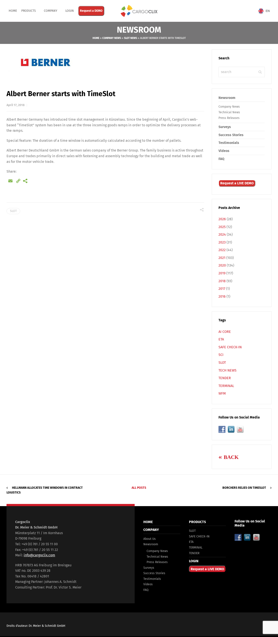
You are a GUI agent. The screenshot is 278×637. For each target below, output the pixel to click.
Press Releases (229, 118)
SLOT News (130, 38)
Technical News (229, 112)
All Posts (139, 488)
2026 (222, 219)
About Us (149, 539)
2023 (222, 242)
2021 (221, 258)
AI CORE (224, 332)
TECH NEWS (227, 370)
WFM (222, 393)
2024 (222, 234)
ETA (221, 339)
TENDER (224, 378)
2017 (221, 289)
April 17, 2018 (16, 105)
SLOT (13, 211)
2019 (221, 273)
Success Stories (230, 135)
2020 (222, 265)
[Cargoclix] (139, 11)
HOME (148, 522)
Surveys (224, 127)
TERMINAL (226, 386)
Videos (223, 151)
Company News (111, 38)
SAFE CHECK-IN (230, 347)
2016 (222, 296)
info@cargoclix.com (39, 555)
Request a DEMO (91, 11)
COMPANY (50, 11)
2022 (222, 250)
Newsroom (226, 98)
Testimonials (228, 143)
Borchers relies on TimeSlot (244, 488)
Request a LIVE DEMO (237, 183)
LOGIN (194, 561)
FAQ (221, 159)
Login (69, 11)
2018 (222, 281)
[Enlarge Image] (105, 62)
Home (13, 11)
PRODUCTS (28, 11)
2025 (222, 227)
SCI (220, 355)
